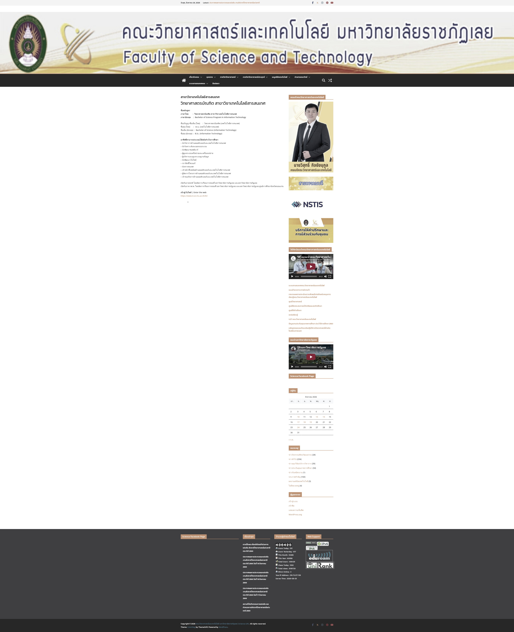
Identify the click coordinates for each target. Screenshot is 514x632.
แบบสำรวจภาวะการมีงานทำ (299, 290)
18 (304, 422)
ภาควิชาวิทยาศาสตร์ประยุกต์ (254, 77)
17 (298, 422)
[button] (200, 77)
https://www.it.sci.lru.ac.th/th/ (194, 196)
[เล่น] (292, 276)
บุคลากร (209, 77)
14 (324, 416)
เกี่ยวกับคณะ (194, 77)
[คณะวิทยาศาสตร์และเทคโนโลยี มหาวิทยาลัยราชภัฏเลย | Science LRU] (184, 80)
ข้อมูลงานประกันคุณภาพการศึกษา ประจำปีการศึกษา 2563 (311, 323)
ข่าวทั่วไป (293, 459)
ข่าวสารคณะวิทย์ (301, 77)
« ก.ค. (291, 439)
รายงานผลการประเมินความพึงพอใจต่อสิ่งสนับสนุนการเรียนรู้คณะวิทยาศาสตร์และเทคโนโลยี (310, 296)
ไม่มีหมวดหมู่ (294, 485)
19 (311, 422)
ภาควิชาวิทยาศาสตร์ (228, 77)
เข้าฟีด (291, 505)
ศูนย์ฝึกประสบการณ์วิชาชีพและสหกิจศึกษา (305, 306)
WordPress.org (295, 514)
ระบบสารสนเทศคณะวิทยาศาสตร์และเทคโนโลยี (307, 285)
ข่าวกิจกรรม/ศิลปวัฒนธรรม (300, 454)
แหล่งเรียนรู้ (293, 314)
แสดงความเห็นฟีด (296, 510)
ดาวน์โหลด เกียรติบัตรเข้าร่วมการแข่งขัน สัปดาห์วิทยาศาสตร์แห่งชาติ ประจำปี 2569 (235, 4)
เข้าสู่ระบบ (293, 501)
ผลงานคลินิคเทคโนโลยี (298, 481)
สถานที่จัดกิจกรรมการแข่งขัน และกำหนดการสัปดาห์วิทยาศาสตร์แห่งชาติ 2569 (256, 607)
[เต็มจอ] (329, 276)
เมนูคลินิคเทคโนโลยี (279, 77)
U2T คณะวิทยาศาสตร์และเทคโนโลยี (302, 319)
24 (298, 427)
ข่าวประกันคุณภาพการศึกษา (300, 468)
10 (298, 416)
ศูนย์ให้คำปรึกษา (295, 310)
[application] (311, 266)
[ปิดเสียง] (325, 276)
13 (317, 416)
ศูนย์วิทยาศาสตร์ (295, 301)
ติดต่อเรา (215, 83)
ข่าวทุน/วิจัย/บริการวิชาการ (300, 463)
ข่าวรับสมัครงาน (296, 472)
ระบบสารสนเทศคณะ (197, 83)
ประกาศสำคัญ (295, 477)
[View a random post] (330, 80)
